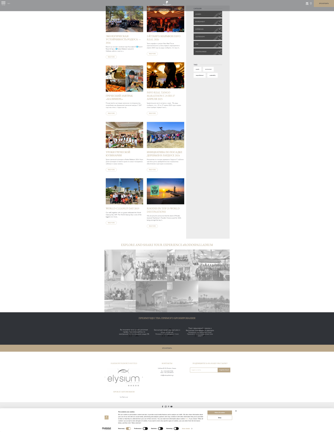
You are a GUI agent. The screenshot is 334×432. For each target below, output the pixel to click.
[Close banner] (236, 411)
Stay (196, 44)
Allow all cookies (220, 412)
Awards (198, 14)
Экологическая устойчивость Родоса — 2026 (123, 39)
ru (8, 3)
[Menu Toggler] (3, 2)
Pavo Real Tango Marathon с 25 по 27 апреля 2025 (161, 96)
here (186, 418)
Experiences (199, 29)
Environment (200, 21)
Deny (219, 417)
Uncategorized (200, 51)
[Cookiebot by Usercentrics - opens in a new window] (106, 428)
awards (197, 69)
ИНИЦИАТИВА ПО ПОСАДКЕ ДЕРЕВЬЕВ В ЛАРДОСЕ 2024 (164, 153)
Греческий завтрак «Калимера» (119, 97)
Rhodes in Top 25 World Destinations (163, 210)
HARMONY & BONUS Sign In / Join (161, 9)
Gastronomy (200, 36)
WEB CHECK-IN (178, 9)
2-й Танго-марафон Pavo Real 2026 (163, 37)
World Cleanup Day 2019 (122, 208)
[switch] (145, 428)
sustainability (213, 75)
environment (208, 69)
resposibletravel (199, 75)
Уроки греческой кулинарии (118, 153)
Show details (186, 428)
